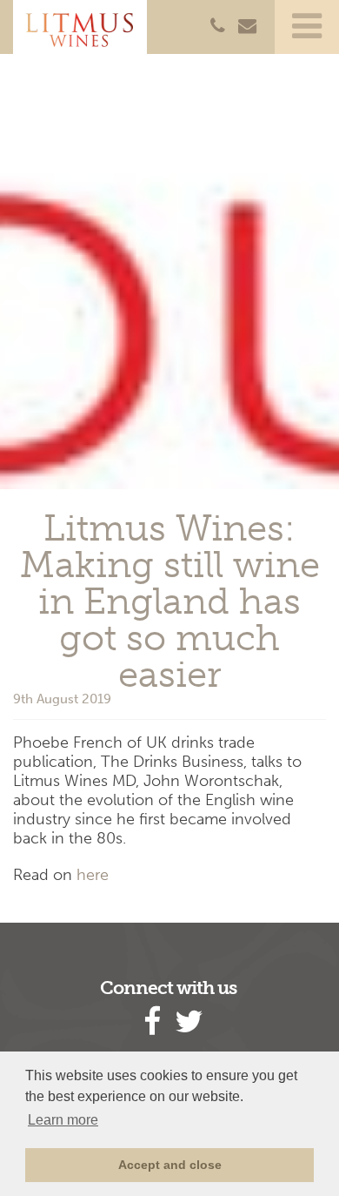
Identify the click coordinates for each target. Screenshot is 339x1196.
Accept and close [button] (170, 1165)
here (92, 874)
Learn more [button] (63, 1119)
